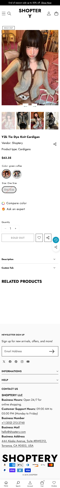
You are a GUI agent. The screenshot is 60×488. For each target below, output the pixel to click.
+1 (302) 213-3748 (13, 423)
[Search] (9, 13)
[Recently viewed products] (56, 240)
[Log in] (48, 13)
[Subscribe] (52, 351)
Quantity (6, 222)
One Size (10, 190)
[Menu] (3, 13)
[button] (56, 13)
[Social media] (56, 247)
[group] (8, 121)
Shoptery (17, 143)
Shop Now (46, 2)
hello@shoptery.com (14, 432)
